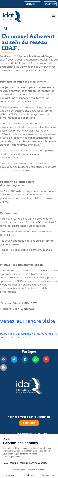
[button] (53, 15)
